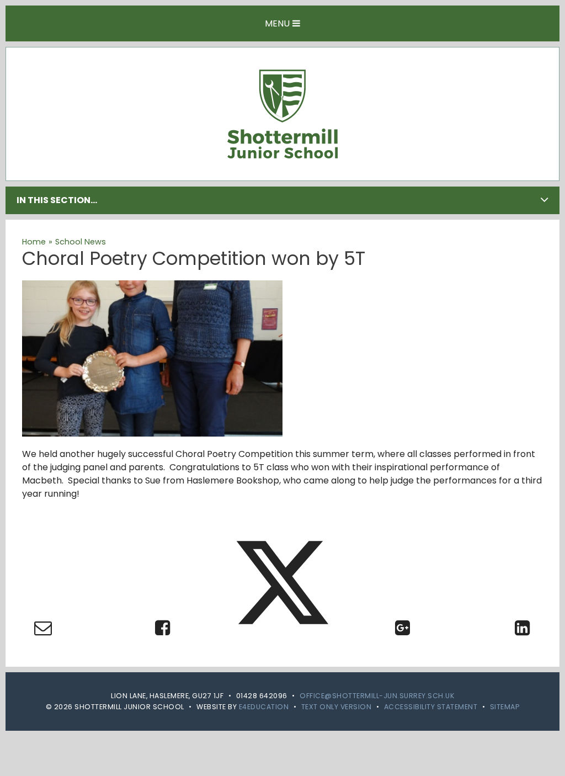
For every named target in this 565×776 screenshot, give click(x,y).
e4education (264, 706)
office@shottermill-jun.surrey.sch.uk (377, 695)
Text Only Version (336, 706)
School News (80, 241)
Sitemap (505, 706)
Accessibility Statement (431, 706)
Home (34, 241)
